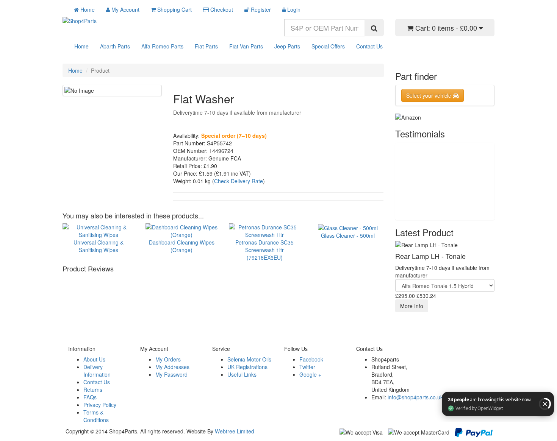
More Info (411, 306)
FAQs (90, 397)
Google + (310, 374)
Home (81, 46)
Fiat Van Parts (246, 46)
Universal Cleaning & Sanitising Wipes (99, 245)
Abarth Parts (115, 46)
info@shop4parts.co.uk (415, 397)
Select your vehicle (429, 95)
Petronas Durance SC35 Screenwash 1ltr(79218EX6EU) (264, 249)
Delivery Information (97, 370)
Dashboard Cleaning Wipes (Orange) (181, 245)
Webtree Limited (234, 431)
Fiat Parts (206, 46)
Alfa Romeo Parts (162, 46)
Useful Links (242, 374)
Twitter (307, 367)
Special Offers (328, 46)
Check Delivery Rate (238, 181)
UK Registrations (247, 367)
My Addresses (172, 367)
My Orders (168, 359)
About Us (94, 359)
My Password (171, 374)
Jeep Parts (287, 46)
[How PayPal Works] (474, 431)
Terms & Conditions (96, 416)
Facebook (311, 359)
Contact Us (369, 46)
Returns (92, 389)
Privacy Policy (99, 404)
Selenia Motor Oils (249, 359)
